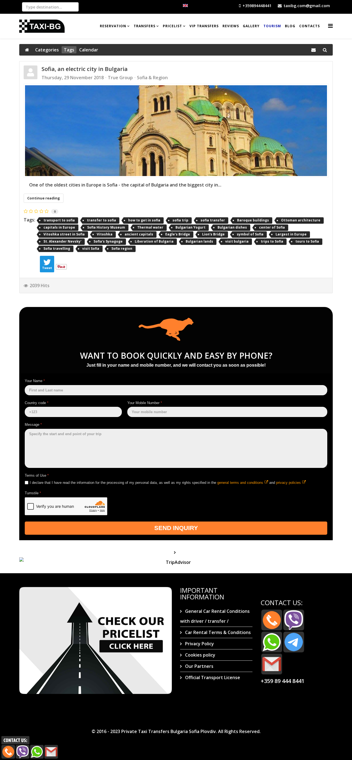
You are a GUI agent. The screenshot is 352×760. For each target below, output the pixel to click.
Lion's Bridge (213, 234)
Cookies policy (199, 655)
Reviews (230, 26)
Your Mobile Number (144, 403)
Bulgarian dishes (232, 227)
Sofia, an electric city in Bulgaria (85, 69)
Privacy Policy (199, 644)
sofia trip (180, 220)
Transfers (144, 26)
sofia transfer (212, 220)
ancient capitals (139, 234)
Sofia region (121, 248)
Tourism (272, 26)
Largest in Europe (291, 234)
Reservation (113, 26)
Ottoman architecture (300, 220)
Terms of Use (37, 475)
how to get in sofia (144, 220)
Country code (36, 403)
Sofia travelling (56, 248)
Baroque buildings (253, 220)
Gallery (251, 26)
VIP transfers (204, 26)
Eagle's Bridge (177, 234)
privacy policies (288, 482)
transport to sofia (59, 220)
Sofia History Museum (106, 227)
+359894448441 (257, 5)
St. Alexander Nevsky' (62, 241)
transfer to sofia (101, 220)
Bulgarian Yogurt (190, 227)
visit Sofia (90, 248)
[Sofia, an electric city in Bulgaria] (176, 130)
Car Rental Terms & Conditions (217, 632)
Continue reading (43, 198)
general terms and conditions (240, 482)
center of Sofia (272, 227)
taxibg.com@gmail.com (307, 5)
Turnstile (33, 493)
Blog (290, 26)
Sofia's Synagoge (108, 241)
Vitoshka (104, 234)
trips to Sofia (272, 241)
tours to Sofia (307, 241)
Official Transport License (212, 677)
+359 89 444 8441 (282, 681)
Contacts (309, 26)
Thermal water (150, 227)
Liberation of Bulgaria (154, 241)
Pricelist (172, 26)
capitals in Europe (59, 227)
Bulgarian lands (199, 241)
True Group (120, 78)
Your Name (35, 381)
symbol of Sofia (250, 234)
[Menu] (330, 26)
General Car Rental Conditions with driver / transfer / (215, 616)
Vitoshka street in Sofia (64, 234)
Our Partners (198, 666)
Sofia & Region (152, 77)
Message (33, 424)
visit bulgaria (237, 241)
